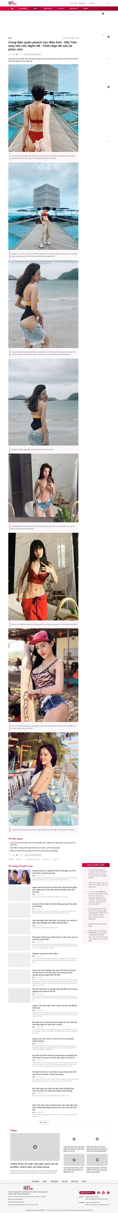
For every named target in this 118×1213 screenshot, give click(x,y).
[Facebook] (98, 1192)
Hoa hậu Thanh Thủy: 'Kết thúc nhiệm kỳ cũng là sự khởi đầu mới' (73, 1170)
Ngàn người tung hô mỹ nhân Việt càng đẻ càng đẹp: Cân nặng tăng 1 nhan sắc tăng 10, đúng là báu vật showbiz (54, 889)
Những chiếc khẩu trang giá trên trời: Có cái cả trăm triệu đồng (34, 851)
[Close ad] (103, 14)
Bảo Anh (46, 859)
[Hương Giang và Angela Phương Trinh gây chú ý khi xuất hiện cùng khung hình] (19, 877)
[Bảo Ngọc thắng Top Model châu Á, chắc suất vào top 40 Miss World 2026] (19, 943)
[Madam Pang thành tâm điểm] (19, 960)
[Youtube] (103, 1192)
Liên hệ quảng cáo (87, 1192)
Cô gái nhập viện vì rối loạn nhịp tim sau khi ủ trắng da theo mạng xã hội (97, 1170)
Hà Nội (81, 1197)
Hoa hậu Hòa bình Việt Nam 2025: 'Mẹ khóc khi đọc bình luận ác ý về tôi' (74, 1149)
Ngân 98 (19, 859)
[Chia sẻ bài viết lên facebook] (9, 54)
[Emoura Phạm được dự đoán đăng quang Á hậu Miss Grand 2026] (19, 910)
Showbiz (23, 8)
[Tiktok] (108, 1192)
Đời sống (48, 8)
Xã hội (60, 8)
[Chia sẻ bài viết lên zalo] (13, 54)
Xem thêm (43, 1122)
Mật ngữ (73, 8)
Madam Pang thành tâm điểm (45, 954)
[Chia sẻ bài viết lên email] (17, 54)
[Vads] (103, 35)
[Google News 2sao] (33, 54)
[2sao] (12, 8)
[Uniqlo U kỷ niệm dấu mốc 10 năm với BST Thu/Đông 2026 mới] (19, 1012)
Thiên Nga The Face (32, 859)
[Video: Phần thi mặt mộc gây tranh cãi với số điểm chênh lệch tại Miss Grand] (35, 1147)
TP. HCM (81, 1202)
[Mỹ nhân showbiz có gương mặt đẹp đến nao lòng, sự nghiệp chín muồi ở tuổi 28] (19, 995)
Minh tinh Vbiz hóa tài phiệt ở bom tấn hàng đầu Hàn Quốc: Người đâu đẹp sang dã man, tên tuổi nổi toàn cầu (55, 1107)
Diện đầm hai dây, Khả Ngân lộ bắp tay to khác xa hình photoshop (35, 848)
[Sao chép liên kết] (20, 54)
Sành (86, 8)
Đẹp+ (35, 8)
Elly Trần (56, 859)
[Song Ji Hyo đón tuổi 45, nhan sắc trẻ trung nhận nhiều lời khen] (19, 1045)
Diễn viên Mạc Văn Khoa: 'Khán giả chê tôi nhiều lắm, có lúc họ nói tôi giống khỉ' (97, 1149)
